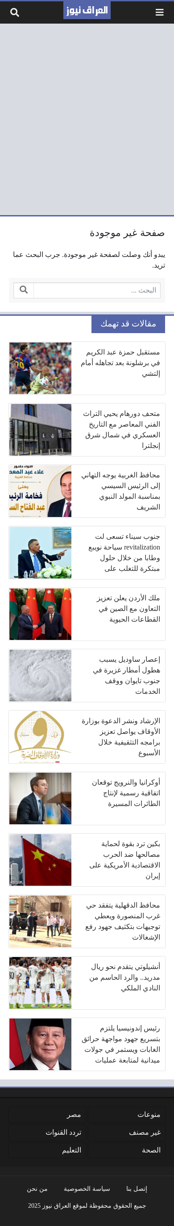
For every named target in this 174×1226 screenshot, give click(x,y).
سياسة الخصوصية (87, 1188)
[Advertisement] (87, 119)
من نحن (37, 1188)
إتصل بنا (136, 1188)
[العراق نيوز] (87, 10)
